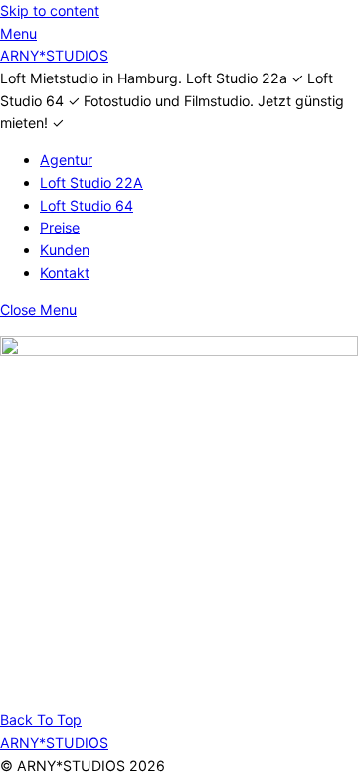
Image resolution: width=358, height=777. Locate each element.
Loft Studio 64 (86, 205)
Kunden (65, 249)
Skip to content (49, 10)
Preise (60, 227)
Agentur (66, 159)
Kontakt (65, 272)
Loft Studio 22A (91, 182)
